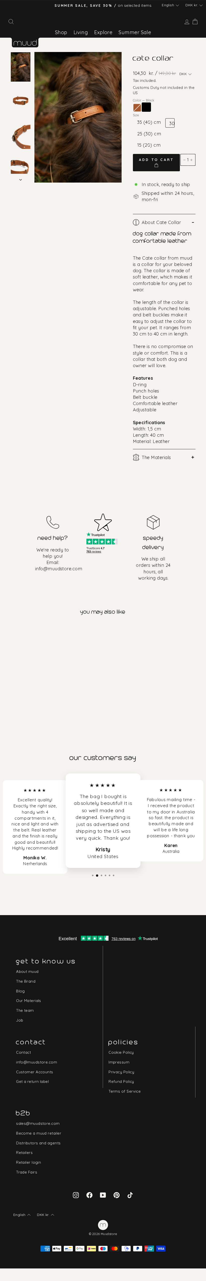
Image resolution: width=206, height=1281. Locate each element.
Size (136, 115)
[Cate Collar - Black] (21, 688)
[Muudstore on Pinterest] (117, 1195)
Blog (20, 991)
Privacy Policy (121, 1072)
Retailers (24, 1152)
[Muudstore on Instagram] (76, 1195)
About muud (27, 971)
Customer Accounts (34, 1072)
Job (19, 1020)
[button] (170, 5)
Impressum (119, 1062)
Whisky (137, 108)
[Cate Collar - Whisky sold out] (14, 688)
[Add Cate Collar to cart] (15, 628)
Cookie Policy (121, 1052)
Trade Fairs (26, 1172)
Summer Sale (135, 32)
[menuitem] (61, 32)
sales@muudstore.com (38, 1123)
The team (25, 1010)
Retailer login (28, 1162)
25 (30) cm (149, 134)
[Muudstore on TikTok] (130, 1195)
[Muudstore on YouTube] (103, 1195)
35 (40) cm (149, 122)
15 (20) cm (149, 145)
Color (143, 100)
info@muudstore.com (58, 569)
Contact (23, 1052)
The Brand (25, 981)
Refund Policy (121, 1081)
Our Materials (28, 1000)
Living (81, 32)
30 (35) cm (171, 124)
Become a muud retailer (38, 1133)
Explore (103, 32)
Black (146, 107)
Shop (61, 32)
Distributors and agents (38, 1143)
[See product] (33, 658)
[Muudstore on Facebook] (89, 1195)
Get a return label (32, 1081)
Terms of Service (125, 1091)
